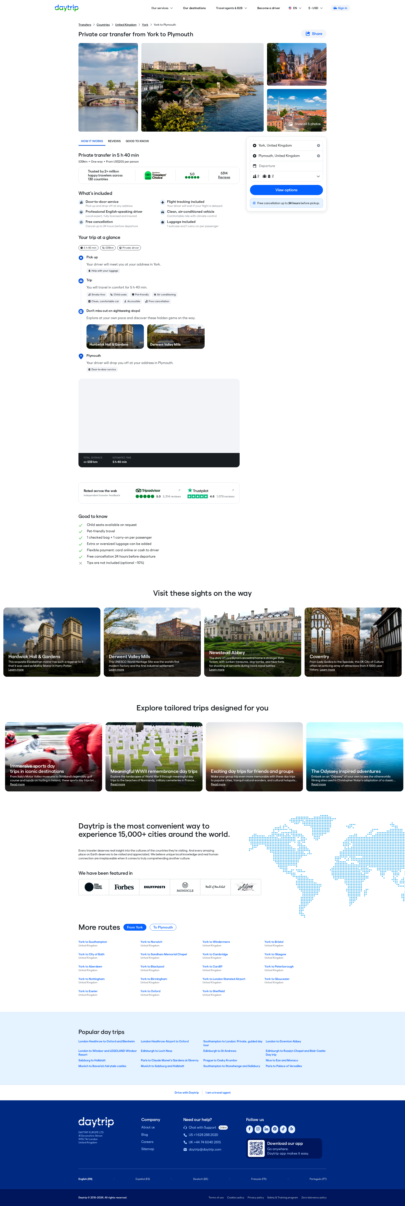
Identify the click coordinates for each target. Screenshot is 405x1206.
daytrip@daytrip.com (205, 1149)
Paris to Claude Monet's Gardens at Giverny (169, 1060)
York (145, 24)
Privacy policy (256, 1197)
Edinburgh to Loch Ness (156, 1050)
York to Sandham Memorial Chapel (163, 954)
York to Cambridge (215, 954)
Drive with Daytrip (187, 1092)
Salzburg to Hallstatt (91, 1060)
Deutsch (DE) (200, 1179)
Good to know (137, 141)
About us (148, 1127)
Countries (103, 24)
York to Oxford (150, 991)
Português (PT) (318, 1179)
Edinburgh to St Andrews (219, 1050)
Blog (144, 1134)
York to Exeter (88, 991)
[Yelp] (291, 1129)
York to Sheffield (213, 991)
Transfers (84, 24)
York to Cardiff (212, 966)
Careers (147, 1142)
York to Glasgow (275, 954)
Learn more (16, 669)
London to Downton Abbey (283, 1041)
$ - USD (313, 8)
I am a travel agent (218, 1092)
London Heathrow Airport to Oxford (165, 1041)
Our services (159, 8)
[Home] (66, 8)
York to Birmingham (153, 979)
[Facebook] (249, 1129)
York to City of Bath (91, 954)
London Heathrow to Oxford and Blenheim (106, 1041)
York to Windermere (216, 941)
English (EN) (85, 1179)
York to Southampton (92, 941)
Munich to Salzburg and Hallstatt (162, 1066)
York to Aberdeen (90, 966)
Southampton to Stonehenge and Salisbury (231, 1066)
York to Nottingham (91, 979)
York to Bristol (274, 941)
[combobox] (286, 145)
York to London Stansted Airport (223, 979)
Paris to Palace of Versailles (284, 1066)
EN (295, 8)
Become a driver (268, 8)
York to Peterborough (279, 966)
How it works (92, 141)
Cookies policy (235, 1197)
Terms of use (216, 1197)
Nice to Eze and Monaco (282, 1060)
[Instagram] (258, 1129)
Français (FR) (258, 1179)
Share (317, 34)
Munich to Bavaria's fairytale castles (102, 1066)
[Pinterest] (274, 1129)
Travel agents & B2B (229, 8)
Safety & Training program (282, 1197)
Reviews (114, 141)
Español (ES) (143, 1179)
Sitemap (147, 1149)
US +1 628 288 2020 (203, 1135)
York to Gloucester (277, 979)
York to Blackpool (152, 966)
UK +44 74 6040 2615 (205, 1142)
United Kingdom (125, 24)
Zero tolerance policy (314, 1197)
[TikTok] (283, 1129)
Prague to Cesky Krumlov (220, 1060)
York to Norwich (151, 941)
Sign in (342, 8)
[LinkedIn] (266, 1129)
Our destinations (194, 8)
